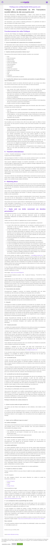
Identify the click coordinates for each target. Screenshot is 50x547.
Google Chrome (10, 486)
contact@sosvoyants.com (37, 255)
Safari (8, 484)
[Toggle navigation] (46, 2)
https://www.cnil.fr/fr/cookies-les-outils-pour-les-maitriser (31, 518)
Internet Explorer (11, 481)
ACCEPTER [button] (20, 544)
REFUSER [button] (14, 544)
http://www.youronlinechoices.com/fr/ (12, 498)
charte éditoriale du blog (12, 534)
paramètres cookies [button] (6, 544)
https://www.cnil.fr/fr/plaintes (17, 272)
